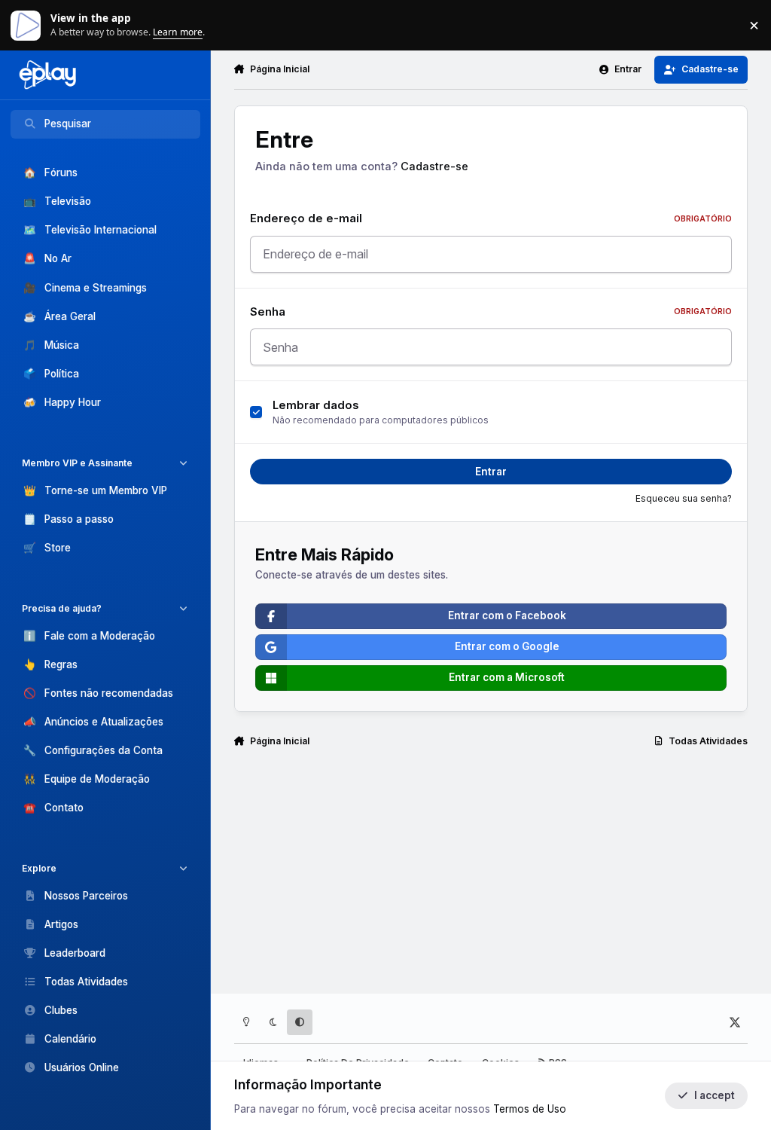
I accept (714, 1095)
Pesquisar (67, 124)
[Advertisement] (491, 824)
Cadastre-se (434, 166)
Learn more (28, 25)
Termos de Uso (529, 1109)
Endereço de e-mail (491, 218)
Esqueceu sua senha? (683, 498)
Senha (491, 312)
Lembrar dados (316, 405)
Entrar (491, 472)
